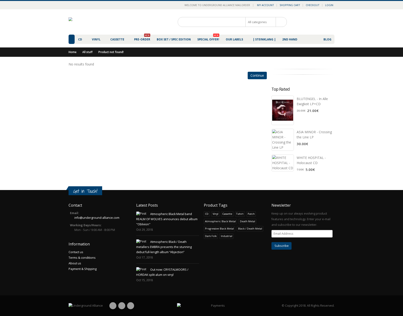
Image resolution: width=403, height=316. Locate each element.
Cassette (227, 213)
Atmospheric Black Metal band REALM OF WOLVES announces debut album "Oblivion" (167, 219)
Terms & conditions (82, 258)
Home (72, 52)
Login (329, 5)
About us (75, 263)
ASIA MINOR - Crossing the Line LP (314, 134)
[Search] (280, 22)
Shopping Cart (290, 5)
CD (206, 213)
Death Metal (247, 221)
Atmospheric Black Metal (220, 221)
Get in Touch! (85, 191)
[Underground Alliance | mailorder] (86, 305)
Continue (257, 75)
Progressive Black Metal (219, 228)
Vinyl (215, 213)
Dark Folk (211, 236)
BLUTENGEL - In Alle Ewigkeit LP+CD (312, 101)
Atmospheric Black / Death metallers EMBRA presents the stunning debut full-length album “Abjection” (164, 247)
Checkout (313, 5)
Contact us (76, 252)
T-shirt (239, 213)
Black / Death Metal (250, 228)
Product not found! (111, 52)
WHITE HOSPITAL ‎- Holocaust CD (311, 160)
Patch (251, 213)
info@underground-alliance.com (96, 218)
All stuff (87, 52)
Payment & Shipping (83, 269)
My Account (265, 5)
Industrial (226, 236)
